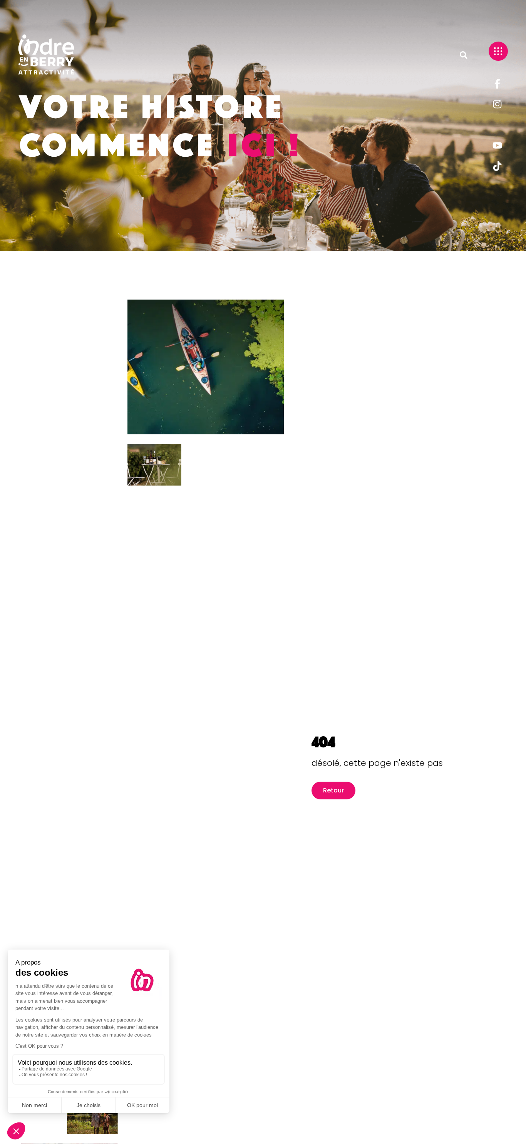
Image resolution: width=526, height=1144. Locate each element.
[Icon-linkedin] (497, 124)
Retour (333, 790)
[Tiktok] (497, 166)
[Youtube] (497, 145)
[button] (464, 55)
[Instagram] (497, 104)
